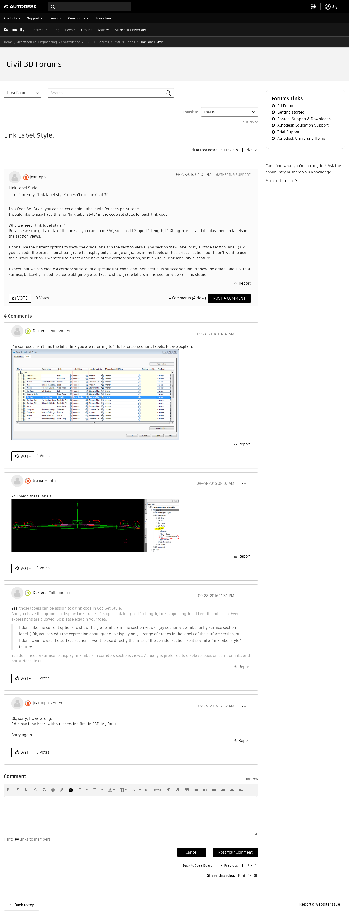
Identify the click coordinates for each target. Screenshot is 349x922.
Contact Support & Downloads (304, 119)
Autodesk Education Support (303, 125)
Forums (37, 30)
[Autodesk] (20, 6)
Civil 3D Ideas (124, 42)
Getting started (291, 112)
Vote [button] (22, 298)
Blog (55, 30)
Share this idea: (221, 875)
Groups (86, 30)
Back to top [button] (24, 905)
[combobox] (89, 6)
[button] (244, 334)
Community (14, 29)
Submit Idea (280, 180)
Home (8, 42)
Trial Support (289, 132)
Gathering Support (233, 174)
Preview (251, 779)
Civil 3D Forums (97, 42)
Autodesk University (130, 30)
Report (245, 283)
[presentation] (8, 790)
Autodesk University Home (301, 138)
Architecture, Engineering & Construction (48, 42)
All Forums (286, 106)
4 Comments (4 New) (187, 298)
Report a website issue (319, 904)
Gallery (103, 30)
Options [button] (246, 121)
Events (70, 30)
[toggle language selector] (313, 7)
